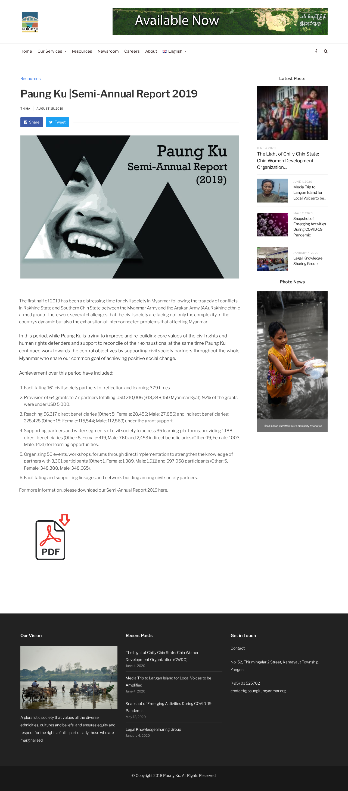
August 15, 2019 (49, 108)
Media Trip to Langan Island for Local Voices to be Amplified (168, 681)
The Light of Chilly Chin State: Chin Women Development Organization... (288, 160)
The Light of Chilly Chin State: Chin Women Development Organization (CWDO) (162, 656)
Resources (30, 78)
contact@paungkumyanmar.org (258, 690)
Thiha (25, 108)
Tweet (60, 122)
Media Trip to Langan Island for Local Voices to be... (309, 192)
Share (33, 122)
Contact (238, 648)
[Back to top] (330, 774)
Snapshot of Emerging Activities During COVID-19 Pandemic (169, 707)
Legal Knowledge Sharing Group (153, 729)
